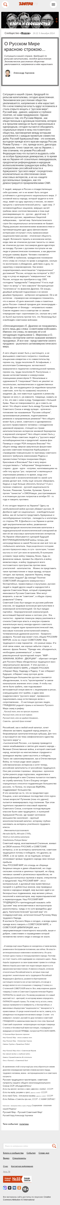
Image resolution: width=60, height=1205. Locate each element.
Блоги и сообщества (13, 1153)
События (31, 1153)
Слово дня (44, 1153)
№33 (16, 1179)
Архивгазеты (27, 1179)
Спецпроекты (19, 1158)
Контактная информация (22, 1166)
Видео (6, 1158)
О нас (5, 1166)
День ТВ (6, 1172)
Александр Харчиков (24, 73)
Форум (25, 33)
